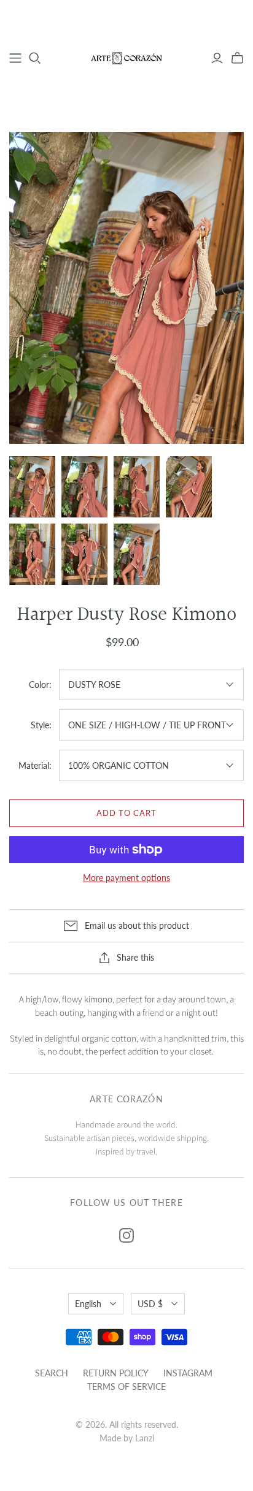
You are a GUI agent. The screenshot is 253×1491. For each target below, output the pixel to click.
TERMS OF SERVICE (126, 1386)
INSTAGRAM (187, 1373)
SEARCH (51, 1373)
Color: (40, 684)
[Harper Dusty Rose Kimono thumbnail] (32, 486)
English (88, 1303)
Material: (35, 765)
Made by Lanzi (126, 1438)
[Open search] (35, 58)
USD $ (150, 1303)
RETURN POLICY (116, 1373)
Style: (41, 725)
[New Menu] (15, 58)
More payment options (126, 877)
